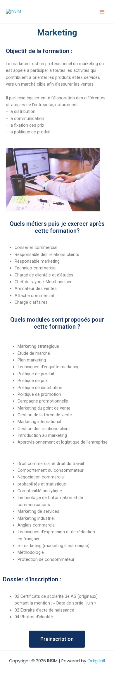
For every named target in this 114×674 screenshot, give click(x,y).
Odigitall (96, 661)
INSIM (35, 11)
